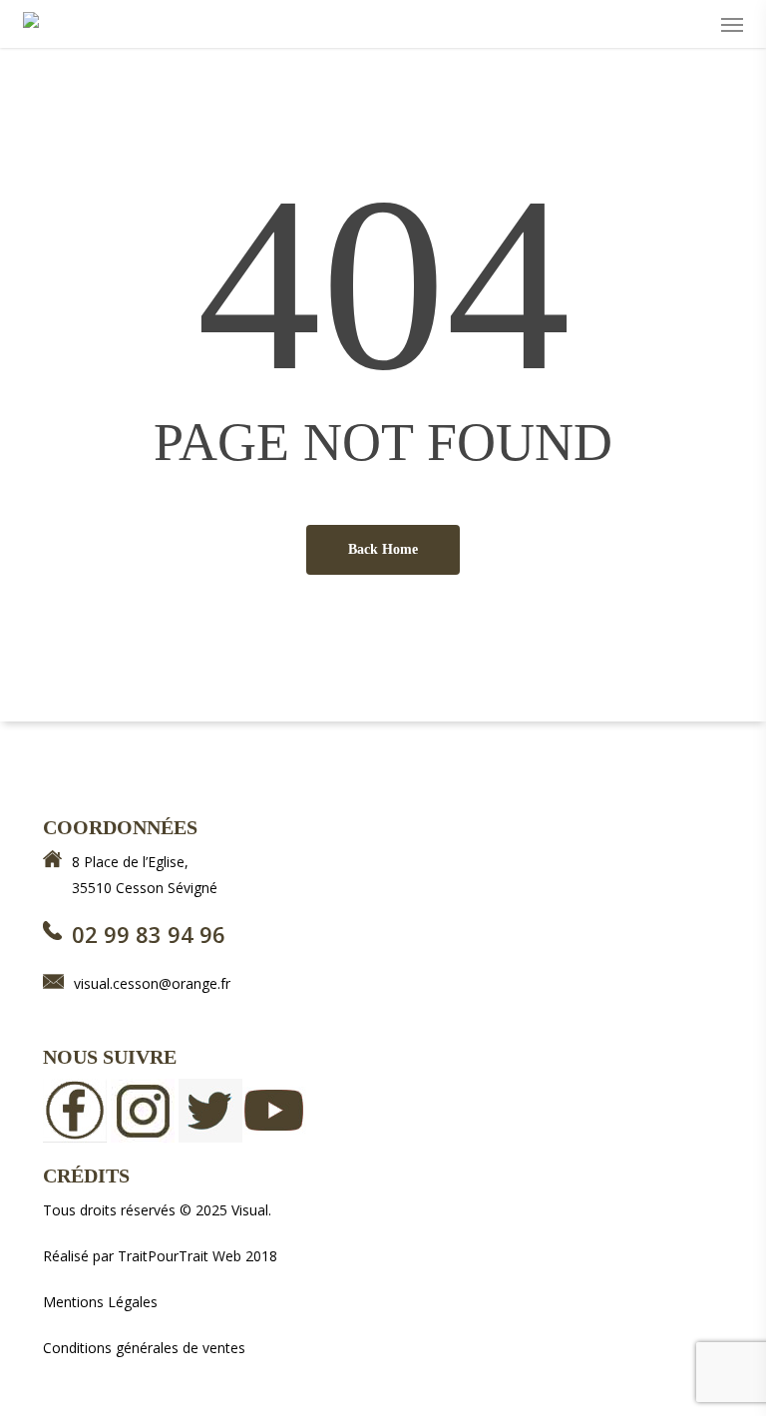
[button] (732, 24)
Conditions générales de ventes (144, 1347)
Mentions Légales (100, 1301)
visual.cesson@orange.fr (152, 983)
